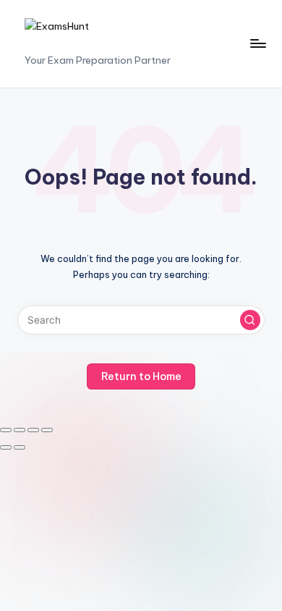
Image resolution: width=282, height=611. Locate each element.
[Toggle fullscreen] (19, 430)
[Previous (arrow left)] (6, 447)
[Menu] (257, 44)
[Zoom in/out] (6, 430)
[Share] (33, 430)
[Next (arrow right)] (19, 447)
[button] (250, 320)
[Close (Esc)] (47, 430)
